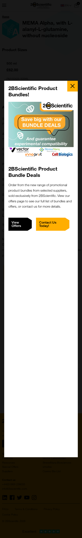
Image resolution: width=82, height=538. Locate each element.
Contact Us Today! (47, 224)
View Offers (16, 224)
